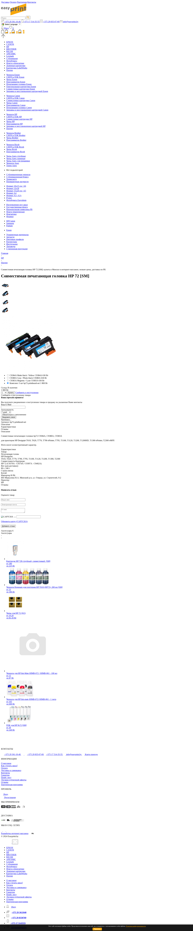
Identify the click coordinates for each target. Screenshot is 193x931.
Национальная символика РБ (19, 209)
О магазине (6, 763)
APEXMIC (11, 54)
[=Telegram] (4, 830)
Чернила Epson (13, 75)
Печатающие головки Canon (19, 107)
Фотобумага (11, 61)
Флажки (10, 216)
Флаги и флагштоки (15, 63)
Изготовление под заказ (17, 205)
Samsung (10, 223)
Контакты (31, 2)
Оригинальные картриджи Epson (21, 86)
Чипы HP (10, 121)
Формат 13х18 (12, 188)
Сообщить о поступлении (26, 392)
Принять (97, 929)
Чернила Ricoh (12, 144)
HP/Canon (10, 221)
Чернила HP (11, 114)
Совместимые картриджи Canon (20, 100)
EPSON (9, 42)
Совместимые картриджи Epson (20, 89)
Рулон (9, 198)
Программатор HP (14, 124)
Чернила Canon (13, 96)
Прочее (9, 70)
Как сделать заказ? (9, 766)
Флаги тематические (15, 212)
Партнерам (22, 2)
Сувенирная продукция (16, 249)
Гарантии (5, 775)
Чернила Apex (12, 163)
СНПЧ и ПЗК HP (14, 117)
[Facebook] (2, 830)
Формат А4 (11, 193)
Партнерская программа (12, 784)
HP (7, 47)
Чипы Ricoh (11, 149)
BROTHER (11, 49)
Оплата (13, 2)
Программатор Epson (15, 82)
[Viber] (7, 830)
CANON (10, 44)
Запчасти (10, 237)
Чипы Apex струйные (16, 156)
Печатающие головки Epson (19, 84)
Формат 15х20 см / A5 (16, 191)
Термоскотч (11, 179)
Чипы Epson (11, 79)
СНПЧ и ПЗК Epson (15, 77)
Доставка (5, 2)
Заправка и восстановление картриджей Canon (27, 110)
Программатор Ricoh (15, 152)
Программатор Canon (15, 105)
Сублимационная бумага (17, 177)
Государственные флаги (17, 207)
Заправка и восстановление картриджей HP (26, 126)
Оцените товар (7, 495)
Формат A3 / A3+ (14, 195)
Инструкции (12, 244)
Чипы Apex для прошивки (18, 161)
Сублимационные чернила (18, 174)
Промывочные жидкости (17, 181)
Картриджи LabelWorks (16, 68)
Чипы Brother (12, 138)
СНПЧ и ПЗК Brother (15, 135)
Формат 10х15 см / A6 (16, 186)
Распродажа (11, 242)
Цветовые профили (15, 239)
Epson (9, 230)
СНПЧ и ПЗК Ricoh (15, 147)
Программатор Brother (16, 140)
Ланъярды (10, 246)
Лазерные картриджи (15, 65)
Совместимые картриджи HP (19, 119)
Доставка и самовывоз (11, 770)
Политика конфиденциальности (136, 926)
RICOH (9, 51)
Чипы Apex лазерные (15, 158)
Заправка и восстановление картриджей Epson (27, 91)
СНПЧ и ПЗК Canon (15, 98)
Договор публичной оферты (13, 780)
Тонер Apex (11, 165)
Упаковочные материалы (17, 235)
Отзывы (4, 782)
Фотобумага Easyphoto (16, 200)
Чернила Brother (13, 133)
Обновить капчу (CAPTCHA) (14, 521)
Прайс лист (6, 777)
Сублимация (12, 58)
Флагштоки (11, 214)
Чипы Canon (11, 103)
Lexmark (10, 56)
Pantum (9, 226)
